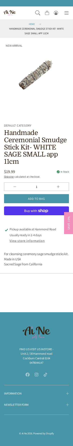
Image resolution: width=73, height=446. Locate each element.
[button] (38, 12)
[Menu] (66, 13)
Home (32, 24)
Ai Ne (24, 433)
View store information (27, 241)
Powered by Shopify (43, 433)
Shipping (9, 176)
